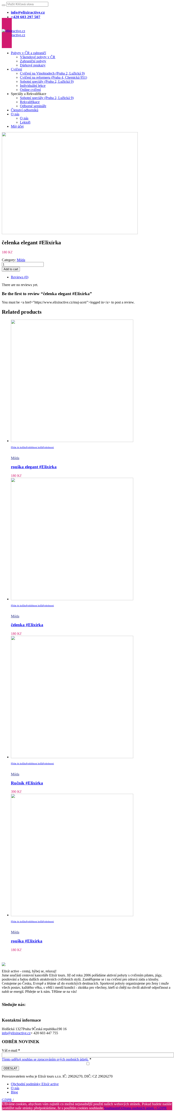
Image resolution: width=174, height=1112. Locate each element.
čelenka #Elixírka (27, 624)
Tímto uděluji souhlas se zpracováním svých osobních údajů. (45, 1059)
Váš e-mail (11, 1050)
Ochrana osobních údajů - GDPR (143, 1108)
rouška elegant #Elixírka (34, 466)
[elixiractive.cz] (13, 33)
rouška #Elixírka (26, 941)
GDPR (7, 1100)
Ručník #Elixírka (27, 783)
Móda (21, 260)
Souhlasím (111, 1108)
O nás (15, 1088)
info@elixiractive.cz (16, 1033)
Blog (14, 1092)
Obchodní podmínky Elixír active (35, 1084)
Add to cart (11, 269)
